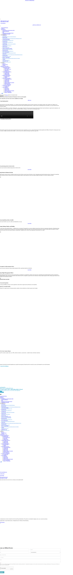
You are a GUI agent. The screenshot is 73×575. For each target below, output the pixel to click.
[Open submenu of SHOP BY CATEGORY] (8, 66)
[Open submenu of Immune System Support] (10, 75)
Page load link (2, 522)
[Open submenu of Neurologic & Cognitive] (10, 85)
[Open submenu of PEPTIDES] (3, 431)
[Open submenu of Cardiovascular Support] (10, 67)
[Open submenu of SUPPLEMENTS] (5, 403)
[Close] (0, 523)
